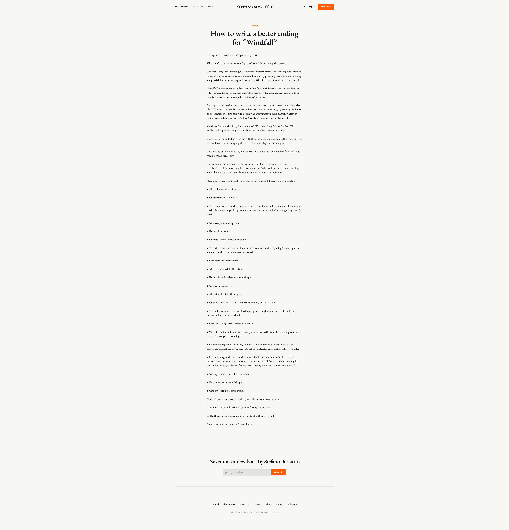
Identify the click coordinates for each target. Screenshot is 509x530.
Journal (254, 25)
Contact (280, 504)
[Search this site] (304, 7)
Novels (209, 6)
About (269, 504)
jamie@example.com (254, 472)
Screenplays (197, 6)
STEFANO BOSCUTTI (254, 7)
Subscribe (326, 6)
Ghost (275, 512)
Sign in (312, 6)
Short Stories (181, 6)
